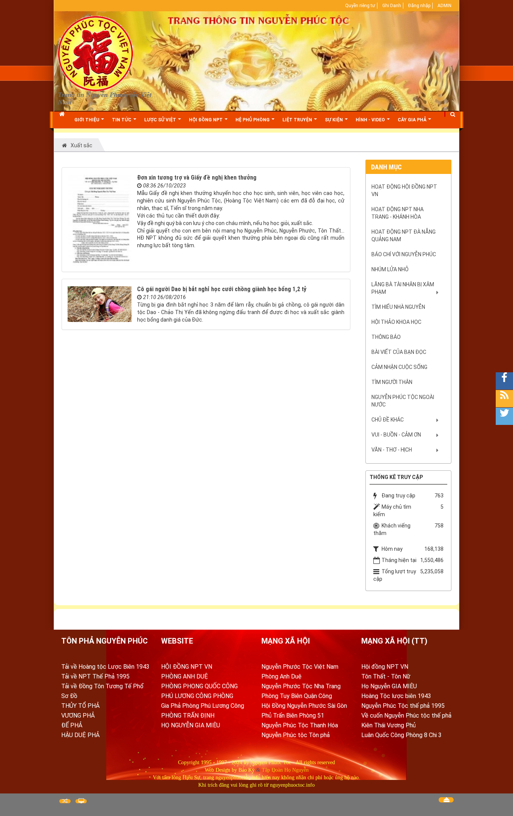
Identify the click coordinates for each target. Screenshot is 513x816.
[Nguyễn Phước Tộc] (95, 53)
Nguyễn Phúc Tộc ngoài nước (402, 401)
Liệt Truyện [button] (297, 119)
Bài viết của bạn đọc (398, 352)
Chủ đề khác (387, 420)
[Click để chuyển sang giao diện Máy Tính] (81, 801)
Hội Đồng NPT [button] (206, 119)
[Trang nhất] (63, 120)
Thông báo (386, 337)
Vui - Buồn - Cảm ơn (396, 435)
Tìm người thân (391, 382)
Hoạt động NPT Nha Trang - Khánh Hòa (397, 213)
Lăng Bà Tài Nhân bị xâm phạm (402, 288)
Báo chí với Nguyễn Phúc (403, 254)
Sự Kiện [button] (334, 119)
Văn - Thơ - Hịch (391, 450)
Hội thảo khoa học (396, 322)
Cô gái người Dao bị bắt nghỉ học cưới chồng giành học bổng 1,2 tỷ (221, 289)
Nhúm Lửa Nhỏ (390, 269)
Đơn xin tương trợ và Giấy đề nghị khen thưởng (196, 177)
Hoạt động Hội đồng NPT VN (404, 190)
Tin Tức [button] (122, 119)
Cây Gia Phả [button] (412, 119)
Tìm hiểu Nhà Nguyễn (398, 307)
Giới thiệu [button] (87, 119)
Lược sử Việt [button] (160, 119)
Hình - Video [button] (371, 119)
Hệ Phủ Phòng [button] (253, 119)
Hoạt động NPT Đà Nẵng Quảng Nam (403, 235)
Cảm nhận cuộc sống (399, 367)
